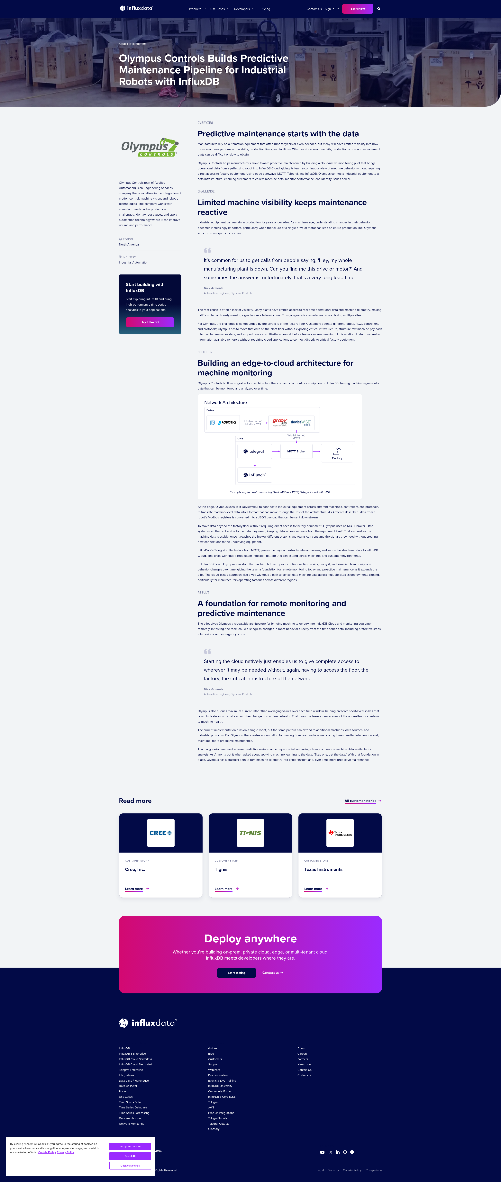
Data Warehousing (130, 1118)
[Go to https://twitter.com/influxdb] (330, 1152)
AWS (211, 1107)
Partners (302, 1059)
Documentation (218, 1075)
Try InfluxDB (150, 322)
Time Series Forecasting (134, 1113)
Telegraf (213, 1102)
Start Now (358, 8)
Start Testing (236, 973)
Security (333, 1170)
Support (213, 1064)
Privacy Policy (65, 1152)
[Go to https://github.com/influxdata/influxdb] (345, 1152)
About (301, 1048)
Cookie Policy (352, 1170)
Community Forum (220, 1091)
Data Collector (128, 1086)
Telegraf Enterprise (131, 1070)
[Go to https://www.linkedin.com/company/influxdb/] (337, 1152)
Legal (320, 1170)
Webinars (214, 1070)
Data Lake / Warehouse (134, 1081)
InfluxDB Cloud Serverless (135, 1059)
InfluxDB (124, 1048)
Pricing (265, 9)
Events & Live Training (222, 1081)
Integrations (126, 1075)
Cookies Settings (130, 1166)
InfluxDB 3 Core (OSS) (222, 1097)
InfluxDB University (220, 1086)
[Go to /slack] (351, 1152)
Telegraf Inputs (217, 1118)
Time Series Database (133, 1107)
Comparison (374, 1170)
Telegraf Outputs (218, 1124)
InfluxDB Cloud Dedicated (135, 1064)
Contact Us (314, 9)
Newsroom (304, 1064)
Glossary (213, 1129)
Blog (211, 1054)
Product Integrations (221, 1113)
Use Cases (126, 1097)
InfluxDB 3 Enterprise (132, 1054)
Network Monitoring (131, 1124)
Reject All (130, 1156)
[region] (80, 1156)
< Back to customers (132, 43)
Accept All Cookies (130, 1146)
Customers (215, 1059)
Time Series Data (130, 1102)
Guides (212, 1048)
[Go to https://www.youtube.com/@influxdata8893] (323, 1152)
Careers (302, 1054)
